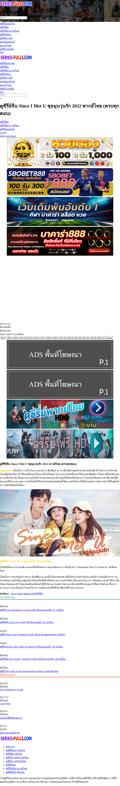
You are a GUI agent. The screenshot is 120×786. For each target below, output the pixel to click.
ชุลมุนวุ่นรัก (30, 593)
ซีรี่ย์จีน (39, 593)
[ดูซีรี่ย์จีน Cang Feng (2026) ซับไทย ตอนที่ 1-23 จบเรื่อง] (60, 613)
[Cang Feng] (60, 692)
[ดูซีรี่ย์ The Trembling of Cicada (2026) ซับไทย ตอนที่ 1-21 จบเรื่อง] (60, 601)
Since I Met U (17, 593)
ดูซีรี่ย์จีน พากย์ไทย (15, 750)
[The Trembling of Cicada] (60, 678)
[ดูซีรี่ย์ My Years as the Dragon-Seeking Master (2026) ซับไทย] (60, 662)
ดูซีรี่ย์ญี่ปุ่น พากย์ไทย (16, 768)
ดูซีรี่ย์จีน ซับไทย (14, 754)
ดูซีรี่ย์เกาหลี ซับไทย (16, 761)
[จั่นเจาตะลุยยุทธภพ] (60, 721)
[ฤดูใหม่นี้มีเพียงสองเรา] (60, 706)
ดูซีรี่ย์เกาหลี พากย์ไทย (17, 757)
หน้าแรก (10, 746)
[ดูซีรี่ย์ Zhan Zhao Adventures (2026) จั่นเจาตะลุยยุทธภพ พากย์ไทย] (60, 625)
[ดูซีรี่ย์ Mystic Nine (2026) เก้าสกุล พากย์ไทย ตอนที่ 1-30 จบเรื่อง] (60, 637)
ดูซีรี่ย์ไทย (11, 765)
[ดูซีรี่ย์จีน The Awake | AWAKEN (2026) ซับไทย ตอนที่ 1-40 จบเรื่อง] (60, 650)
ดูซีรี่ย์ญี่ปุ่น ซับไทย (15, 772)
